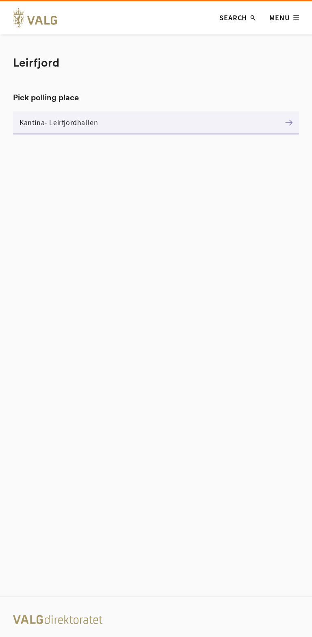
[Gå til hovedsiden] (39, 18)
